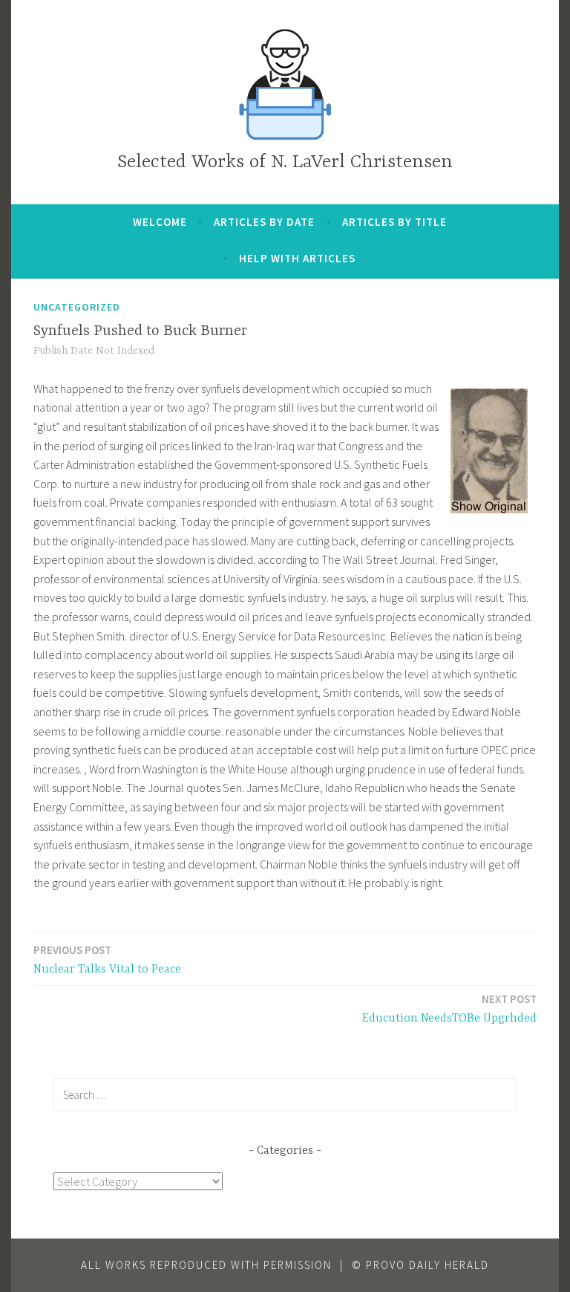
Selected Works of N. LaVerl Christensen (285, 162)
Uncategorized (76, 307)
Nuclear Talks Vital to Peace (107, 959)
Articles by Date (264, 222)
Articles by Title (394, 222)
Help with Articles (297, 258)
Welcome (160, 222)
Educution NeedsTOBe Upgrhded (449, 1008)
